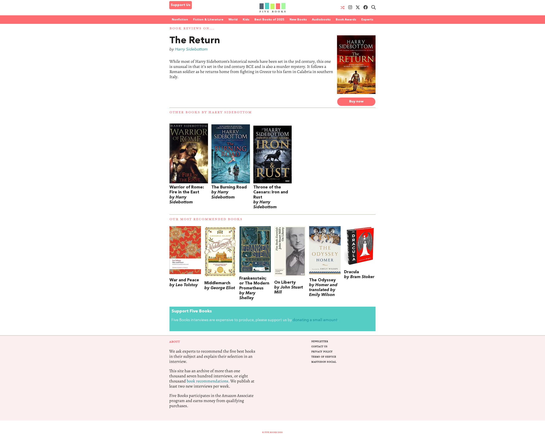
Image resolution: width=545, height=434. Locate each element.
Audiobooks (321, 19)
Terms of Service (323, 356)
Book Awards (346, 19)
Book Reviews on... (192, 28)
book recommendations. (208, 381)
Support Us (180, 5)
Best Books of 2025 (269, 19)
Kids (246, 19)
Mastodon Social (323, 362)
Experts (367, 19)
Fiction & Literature (208, 19)
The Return (194, 41)
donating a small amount (315, 320)
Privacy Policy (322, 351)
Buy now (356, 101)
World (233, 19)
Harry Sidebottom (191, 49)
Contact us (319, 346)
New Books (298, 19)
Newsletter (319, 341)
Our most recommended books (205, 219)
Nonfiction (180, 19)
